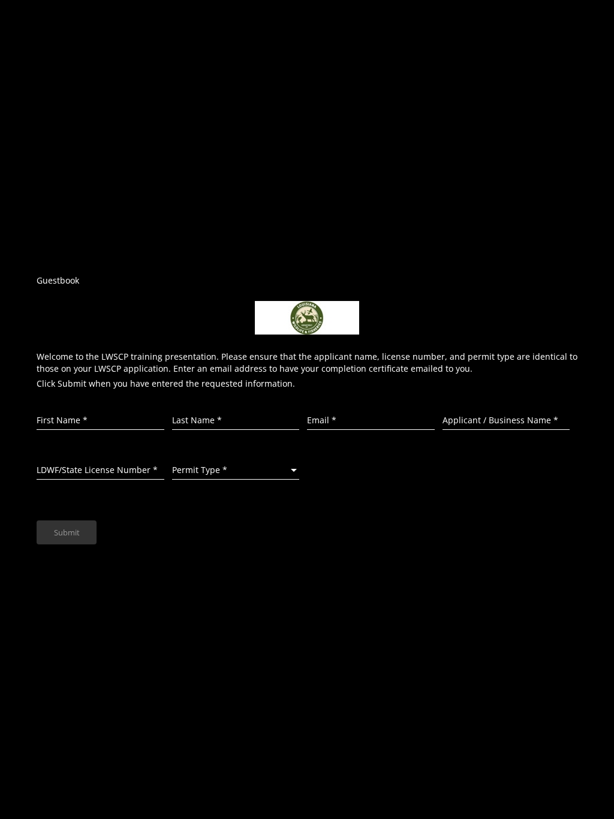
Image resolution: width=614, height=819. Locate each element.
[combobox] (236, 470)
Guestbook (58, 280)
